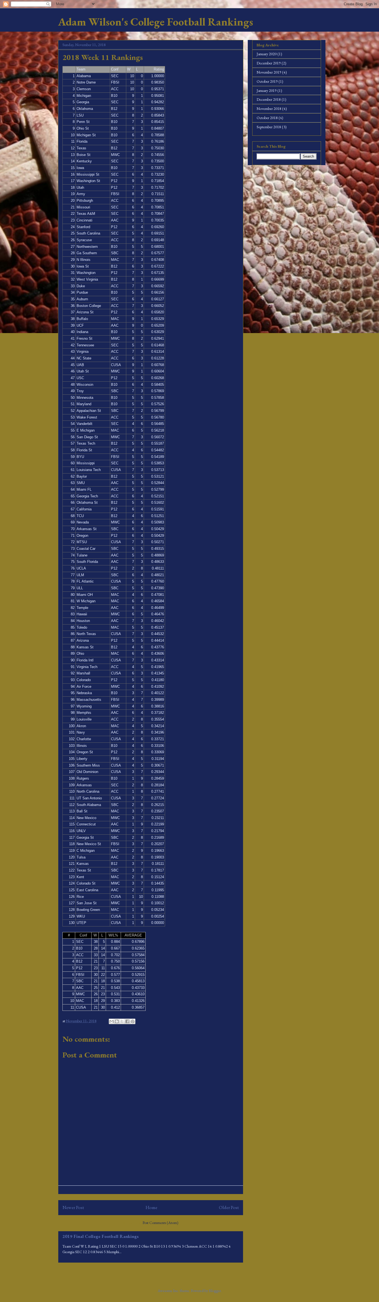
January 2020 (267, 53)
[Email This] (111, 1021)
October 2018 (267, 117)
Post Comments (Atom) (160, 1222)
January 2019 (267, 90)
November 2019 (269, 72)
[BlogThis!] (117, 1021)
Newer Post (73, 1207)
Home (151, 1207)
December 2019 (269, 63)
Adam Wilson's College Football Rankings (155, 21)
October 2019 (267, 81)
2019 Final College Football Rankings (100, 1236)
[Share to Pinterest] (132, 1021)
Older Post (229, 1207)
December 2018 (269, 99)
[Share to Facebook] (127, 1021)
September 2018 (269, 126)
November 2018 (269, 108)
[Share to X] (122, 1021)
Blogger (215, 1290)
